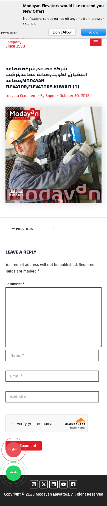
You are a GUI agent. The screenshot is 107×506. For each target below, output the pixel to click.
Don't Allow (62, 32)
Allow (93, 32)
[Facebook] (73, 484)
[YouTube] (63, 484)
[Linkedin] (53, 484)
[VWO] (22, 33)
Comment (15, 284)
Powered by (9, 33)
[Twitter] (44, 484)
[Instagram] (34, 484)
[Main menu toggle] (96, 40)
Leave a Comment (20, 95)
